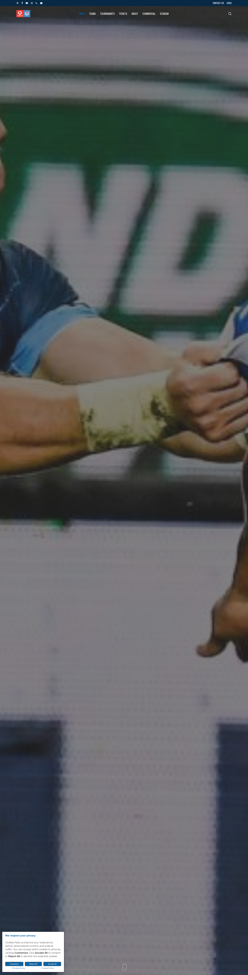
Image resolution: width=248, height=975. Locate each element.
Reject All (33, 964)
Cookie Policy (47, 968)
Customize (14, 964)
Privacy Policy (18, 968)
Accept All (52, 964)
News (124, 536)
